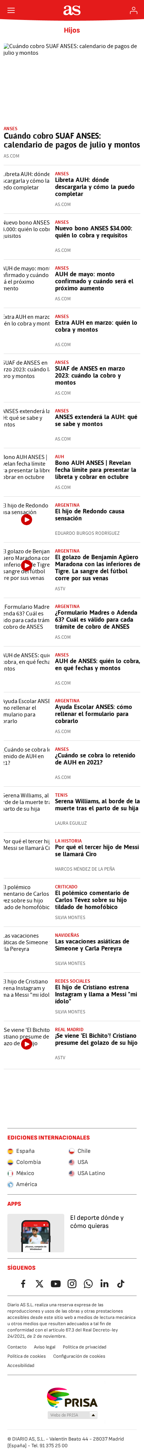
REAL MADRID (69, 1029)
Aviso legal (44, 1347)
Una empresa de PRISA (72, 1398)
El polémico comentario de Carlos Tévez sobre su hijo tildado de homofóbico (92, 900)
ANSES (10, 128)
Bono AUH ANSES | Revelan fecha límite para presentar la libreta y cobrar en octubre (95, 469)
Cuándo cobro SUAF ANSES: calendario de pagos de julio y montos (72, 140)
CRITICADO (66, 886)
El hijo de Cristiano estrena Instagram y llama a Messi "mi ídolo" (96, 994)
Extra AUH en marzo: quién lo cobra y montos (96, 326)
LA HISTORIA (68, 841)
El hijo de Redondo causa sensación (89, 514)
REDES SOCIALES (72, 981)
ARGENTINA (67, 606)
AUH (59, 456)
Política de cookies (26, 1356)
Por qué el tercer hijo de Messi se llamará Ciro (97, 850)
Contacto (17, 1347)
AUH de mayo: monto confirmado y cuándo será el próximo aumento (94, 281)
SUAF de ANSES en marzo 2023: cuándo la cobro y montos (90, 375)
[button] (72, 1415)
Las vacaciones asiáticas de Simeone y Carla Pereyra (92, 945)
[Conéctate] (133, 10)
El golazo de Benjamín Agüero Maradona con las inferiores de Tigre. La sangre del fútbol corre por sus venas (97, 567)
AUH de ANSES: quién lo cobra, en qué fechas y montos (97, 664)
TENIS (61, 795)
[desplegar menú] (11, 10)
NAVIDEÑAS (67, 935)
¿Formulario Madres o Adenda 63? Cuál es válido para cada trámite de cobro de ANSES (96, 619)
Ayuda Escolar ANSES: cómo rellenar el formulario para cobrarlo (93, 714)
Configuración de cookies (79, 1356)
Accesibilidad (20, 1365)
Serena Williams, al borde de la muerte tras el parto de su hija (97, 804)
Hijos (72, 30)
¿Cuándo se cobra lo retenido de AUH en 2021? (95, 759)
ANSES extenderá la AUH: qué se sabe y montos (96, 420)
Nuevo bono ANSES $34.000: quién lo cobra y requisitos (93, 232)
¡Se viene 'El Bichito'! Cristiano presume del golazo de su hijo (96, 1039)
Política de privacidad (84, 1347)
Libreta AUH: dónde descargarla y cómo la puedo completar (95, 187)
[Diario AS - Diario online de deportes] (72, 10)
